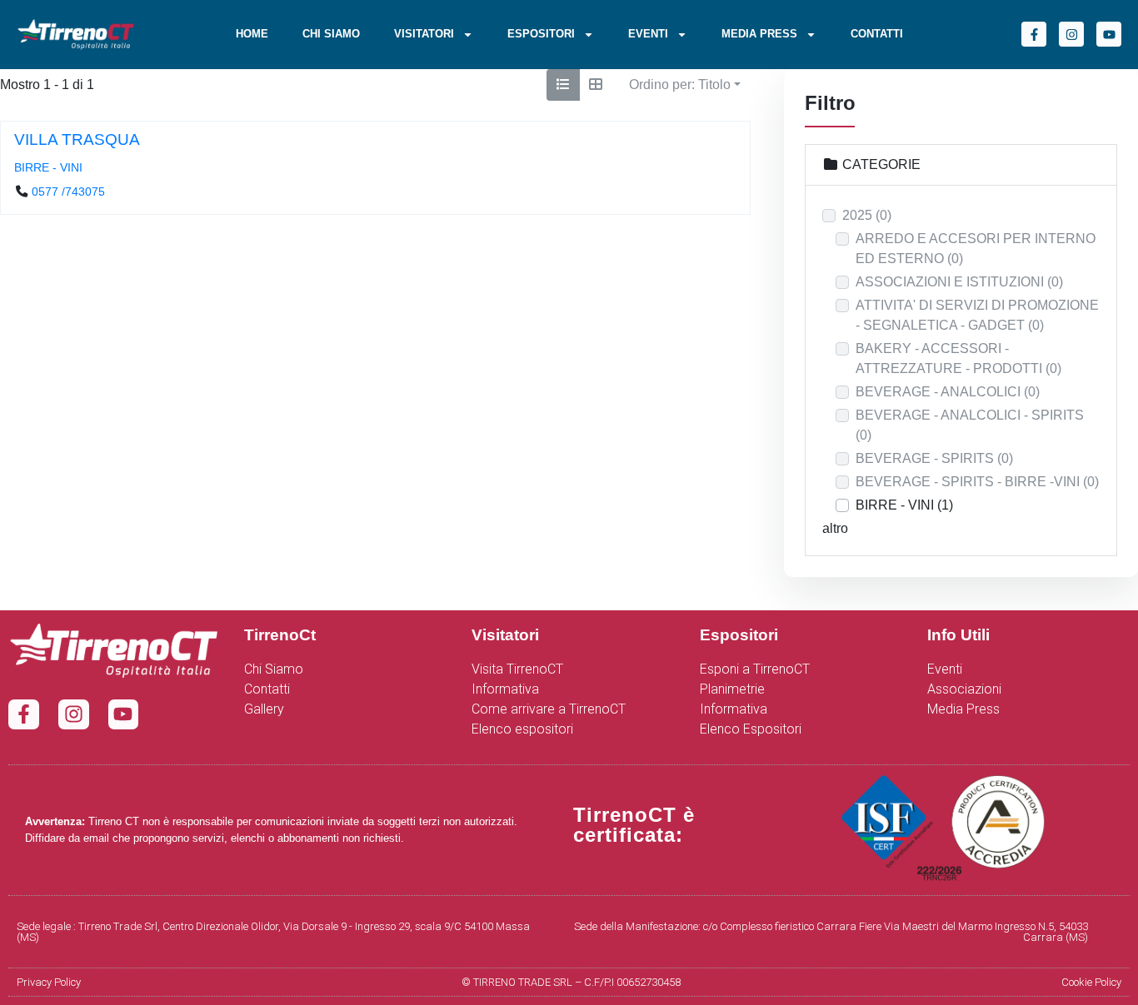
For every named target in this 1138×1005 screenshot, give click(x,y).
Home (252, 33)
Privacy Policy (49, 982)
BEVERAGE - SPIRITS (934, 458)
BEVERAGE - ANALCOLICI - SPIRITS (970, 425)
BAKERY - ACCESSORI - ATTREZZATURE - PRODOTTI (958, 358)
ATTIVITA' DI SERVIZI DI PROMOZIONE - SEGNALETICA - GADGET (977, 315)
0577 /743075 (68, 192)
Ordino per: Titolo (680, 84)
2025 (866, 215)
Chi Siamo (331, 33)
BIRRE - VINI (48, 167)
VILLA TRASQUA (77, 139)
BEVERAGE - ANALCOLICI (948, 392)
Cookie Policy (1091, 982)
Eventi (648, 33)
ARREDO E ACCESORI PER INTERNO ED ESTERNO (976, 248)
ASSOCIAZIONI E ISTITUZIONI (959, 282)
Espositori (541, 33)
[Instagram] (1071, 34)
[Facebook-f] (1033, 34)
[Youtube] (1108, 34)
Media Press (759, 33)
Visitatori (424, 33)
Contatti (877, 33)
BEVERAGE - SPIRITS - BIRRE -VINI (977, 482)
